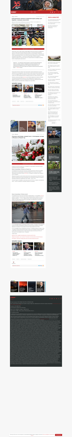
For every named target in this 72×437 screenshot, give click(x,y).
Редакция (12, 298)
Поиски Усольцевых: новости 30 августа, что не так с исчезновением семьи (39, 254)
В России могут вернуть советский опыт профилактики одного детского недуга (53, 97)
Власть (14, 93)
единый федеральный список (44, 318)
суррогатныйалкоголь (29, 101)
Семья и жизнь (51, 154)
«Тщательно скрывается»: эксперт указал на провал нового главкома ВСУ (53, 73)
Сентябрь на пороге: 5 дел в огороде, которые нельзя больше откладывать (54, 172)
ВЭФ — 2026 (33, 12)
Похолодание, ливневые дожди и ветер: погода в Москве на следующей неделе (16, 254)
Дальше (53, 122)
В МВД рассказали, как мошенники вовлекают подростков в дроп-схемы (39, 96)
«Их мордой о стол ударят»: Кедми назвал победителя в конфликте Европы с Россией (54, 142)
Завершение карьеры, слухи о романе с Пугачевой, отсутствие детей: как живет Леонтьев (27, 236)
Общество (25, 93)
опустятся (25, 173)
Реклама (11, 299)
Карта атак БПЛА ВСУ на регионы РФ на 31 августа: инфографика (53, 26)
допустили (24, 77)
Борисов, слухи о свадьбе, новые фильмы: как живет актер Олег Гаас (23, 235)
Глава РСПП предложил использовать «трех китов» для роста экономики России (54, 101)
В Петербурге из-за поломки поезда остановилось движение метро (53, 116)
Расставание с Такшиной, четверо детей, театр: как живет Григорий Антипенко (25, 238)
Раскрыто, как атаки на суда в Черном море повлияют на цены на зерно (54, 66)
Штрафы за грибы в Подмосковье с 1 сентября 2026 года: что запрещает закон (54, 157)
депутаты (14, 101)
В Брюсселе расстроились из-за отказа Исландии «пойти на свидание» (54, 93)
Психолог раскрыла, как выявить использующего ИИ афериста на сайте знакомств (53, 112)
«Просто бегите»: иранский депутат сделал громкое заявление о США (54, 83)
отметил (18, 67)
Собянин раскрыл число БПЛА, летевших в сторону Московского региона (28, 254)
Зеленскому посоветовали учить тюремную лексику (16, 95)
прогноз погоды (23, 259)
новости (18, 259)
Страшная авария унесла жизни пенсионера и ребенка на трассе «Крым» (54, 108)
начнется (41, 195)
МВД (18, 101)
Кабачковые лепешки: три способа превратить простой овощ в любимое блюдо (54, 183)
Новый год (22, 101)
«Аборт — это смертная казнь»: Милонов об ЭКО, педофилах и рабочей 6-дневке (28, 96)
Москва (14, 251)
